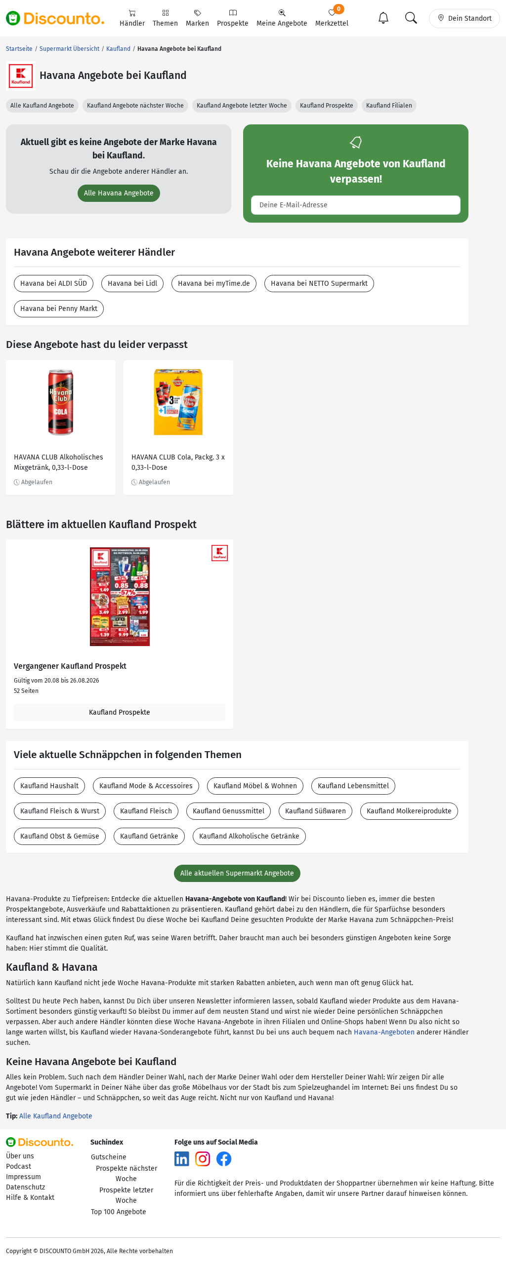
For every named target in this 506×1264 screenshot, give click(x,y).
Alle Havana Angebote (119, 193)
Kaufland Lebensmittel (353, 786)
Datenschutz (25, 1187)
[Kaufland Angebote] (21, 76)
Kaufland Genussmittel (228, 811)
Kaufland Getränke (149, 836)
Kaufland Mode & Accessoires (146, 786)
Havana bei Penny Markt (58, 309)
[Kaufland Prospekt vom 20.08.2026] (119, 596)
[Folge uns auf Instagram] (202, 1158)
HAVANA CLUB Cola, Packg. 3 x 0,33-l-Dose (178, 462)
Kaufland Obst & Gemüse (59, 836)
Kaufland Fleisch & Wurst (59, 811)
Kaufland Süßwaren (315, 811)
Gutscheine (108, 1157)
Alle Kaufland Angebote (42, 105)
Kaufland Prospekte (326, 105)
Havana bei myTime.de (214, 283)
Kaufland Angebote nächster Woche (135, 105)
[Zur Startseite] (61, 18)
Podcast (18, 1166)
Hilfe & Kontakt (30, 1197)
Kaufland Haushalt (49, 786)
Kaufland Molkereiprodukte (409, 811)
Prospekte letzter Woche (126, 1195)
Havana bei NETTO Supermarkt (319, 283)
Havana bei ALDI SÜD (53, 283)
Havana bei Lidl (132, 283)
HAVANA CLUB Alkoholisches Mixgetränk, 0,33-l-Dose (58, 462)
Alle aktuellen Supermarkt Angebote (237, 873)
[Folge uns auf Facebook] (224, 1158)
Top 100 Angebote (118, 1212)
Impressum (23, 1177)
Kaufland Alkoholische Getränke (249, 836)
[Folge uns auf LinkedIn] (181, 1158)
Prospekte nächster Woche (126, 1173)
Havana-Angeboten (384, 1032)
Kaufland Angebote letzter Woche (242, 105)
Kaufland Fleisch (146, 811)
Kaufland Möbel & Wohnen (255, 786)
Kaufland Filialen (389, 105)
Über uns (20, 1156)
